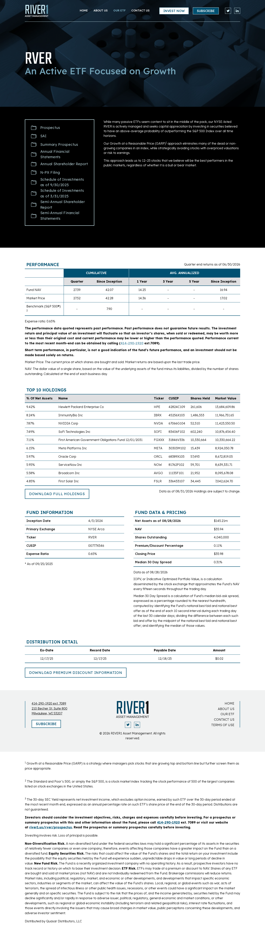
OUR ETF (119, 10)
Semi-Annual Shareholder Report (62, 205)
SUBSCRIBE (206, 11)
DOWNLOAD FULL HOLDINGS (57, 494)
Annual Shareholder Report (64, 164)
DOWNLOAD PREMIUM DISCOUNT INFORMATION (75, 672)
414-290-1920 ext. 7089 (49, 703)
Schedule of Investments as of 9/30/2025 (62, 182)
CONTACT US (140, 10)
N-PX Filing (50, 172)
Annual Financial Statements (54, 154)
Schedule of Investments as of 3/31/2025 (62, 193)
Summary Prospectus (59, 144)
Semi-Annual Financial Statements (59, 216)
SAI (43, 136)
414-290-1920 (131, 343)
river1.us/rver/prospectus (50, 827)
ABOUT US (226, 709)
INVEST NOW (174, 11)
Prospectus (50, 127)
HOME (229, 703)
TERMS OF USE (222, 725)
